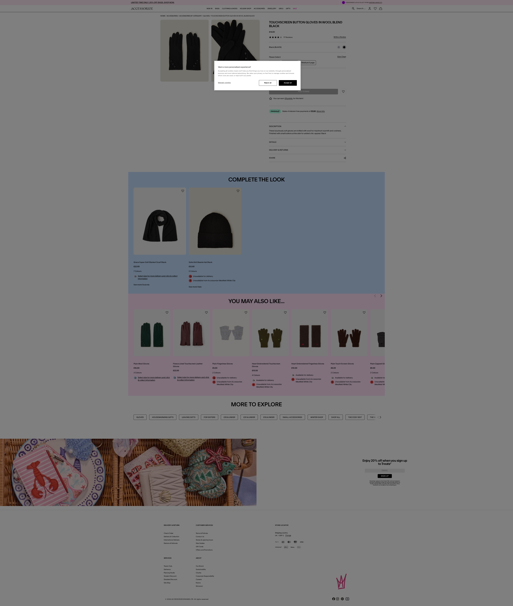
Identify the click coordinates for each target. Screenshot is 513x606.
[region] (257, 76)
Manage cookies (224, 82)
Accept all (288, 83)
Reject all (268, 83)
